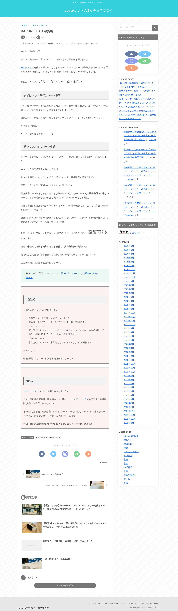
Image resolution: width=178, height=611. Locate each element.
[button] (155, 28)
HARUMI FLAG (42, 437)
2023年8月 (129, 332)
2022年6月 (129, 387)
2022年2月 (129, 403)
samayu (152, 139)
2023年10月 (129, 324)
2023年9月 (129, 328)
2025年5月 (129, 297)
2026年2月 (129, 261)
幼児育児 (128, 467)
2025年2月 (129, 309)
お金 (126, 448)
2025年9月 (129, 281)
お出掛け (128, 444)
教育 (126, 471)
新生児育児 (129, 475)
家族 (126, 463)
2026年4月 (129, 254)
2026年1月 (129, 265)
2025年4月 (129, 301)
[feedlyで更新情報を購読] (77, 454)
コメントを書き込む (65, 585)
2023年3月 (129, 352)
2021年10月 (129, 419)
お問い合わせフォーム (150, 603)
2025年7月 (129, 289)
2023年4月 (129, 348)
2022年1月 (129, 407)
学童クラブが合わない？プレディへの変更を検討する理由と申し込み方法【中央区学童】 (140, 135)
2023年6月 (129, 340)
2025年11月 (129, 273)
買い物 (127, 479)
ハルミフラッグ (28, 437)
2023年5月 (129, 344)
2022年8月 (129, 379)
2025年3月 (129, 305)
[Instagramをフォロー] (65, 454)
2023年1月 (129, 360)
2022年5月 (129, 391)
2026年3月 (129, 257)
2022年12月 (129, 364)
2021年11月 (129, 415)
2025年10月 (129, 277)
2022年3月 (129, 399)
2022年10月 (129, 372)
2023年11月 (129, 320)
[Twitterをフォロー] (53, 454)
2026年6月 (129, 246)
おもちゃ (128, 440)
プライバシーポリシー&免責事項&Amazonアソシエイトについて (114, 603)
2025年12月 (129, 269)
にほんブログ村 (137, 233)
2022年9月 (129, 375)
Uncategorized (131, 436)
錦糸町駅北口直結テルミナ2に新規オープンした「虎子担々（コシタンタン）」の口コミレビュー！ (140, 171)
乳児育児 (128, 455)
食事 (126, 483)
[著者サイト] (42, 454)
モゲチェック (27, 67)
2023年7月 (129, 336)
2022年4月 (129, 395)
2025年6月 (129, 293)
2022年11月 (129, 368)
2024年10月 (129, 313)
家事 (126, 459)
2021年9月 (129, 423)
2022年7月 (129, 383)
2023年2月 (129, 356)
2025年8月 (129, 285)
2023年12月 (129, 316)
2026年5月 (129, 250)
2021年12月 (129, 411)
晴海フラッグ (55, 437)
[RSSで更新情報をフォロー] (88, 454)
